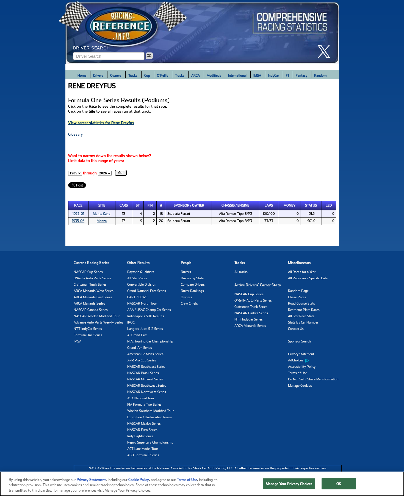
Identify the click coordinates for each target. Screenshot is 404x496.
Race (78, 205)
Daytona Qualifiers (140, 272)
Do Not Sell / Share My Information (313, 379)
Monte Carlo (101, 214)
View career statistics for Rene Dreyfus (101, 123)
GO (149, 56)
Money (289, 205)
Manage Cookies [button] (300, 386)
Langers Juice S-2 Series (145, 329)
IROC (131, 322)
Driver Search (91, 48)
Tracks (132, 75)
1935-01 (78, 214)
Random (320, 75)
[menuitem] (315, 360)
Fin (150, 205)
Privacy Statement (301, 354)
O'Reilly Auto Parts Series (92, 278)
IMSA (257, 75)
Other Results (138, 263)
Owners (115, 75)
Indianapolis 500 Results (145, 316)
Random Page (298, 291)
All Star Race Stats (301, 316)
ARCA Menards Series (89, 303)
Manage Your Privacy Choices (289, 483)
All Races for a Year (302, 272)
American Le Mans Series (145, 354)
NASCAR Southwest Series (146, 386)
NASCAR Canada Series (91, 310)
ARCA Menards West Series (94, 291)
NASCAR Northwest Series (146, 392)
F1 (287, 75)
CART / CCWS (137, 297)
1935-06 (78, 221)
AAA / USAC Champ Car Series (149, 310)
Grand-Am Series (139, 348)
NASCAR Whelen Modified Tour (97, 316)
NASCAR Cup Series (88, 272)
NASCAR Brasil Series (143, 373)
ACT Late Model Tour (142, 449)
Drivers (98, 75)
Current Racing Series (91, 263)
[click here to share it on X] (326, 51)
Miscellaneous (299, 263)
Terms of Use (297, 373)
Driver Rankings (192, 291)
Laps (269, 205)
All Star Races (137, 278)
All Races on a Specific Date (308, 278)
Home (82, 75)
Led (329, 205)
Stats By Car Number (303, 322)
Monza (102, 221)
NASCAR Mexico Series (144, 423)
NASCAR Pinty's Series (251, 313)
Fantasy (301, 75)
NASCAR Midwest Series (145, 379)
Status (311, 205)
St (138, 205)
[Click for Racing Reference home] (202, 32)
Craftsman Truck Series (90, 284)
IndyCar (273, 75)
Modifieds (214, 75)
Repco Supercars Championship (150, 442)
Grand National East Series (146, 291)
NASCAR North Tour (142, 303)
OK (338, 483)
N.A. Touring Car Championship (150, 341)
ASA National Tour (140, 398)
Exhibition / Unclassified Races (149, 417)
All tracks (241, 272)
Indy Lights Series (140, 436)
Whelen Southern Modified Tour (150, 411)
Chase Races (297, 297)
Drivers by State (192, 278)
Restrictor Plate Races (304, 310)
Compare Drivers (193, 284)
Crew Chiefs (189, 303)
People (186, 263)
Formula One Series (88, 335)
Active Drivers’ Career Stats (257, 285)
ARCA (195, 75)
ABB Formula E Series (143, 455)
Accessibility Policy (302, 367)
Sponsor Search (299, 341)
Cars (124, 205)
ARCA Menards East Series (93, 297)
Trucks (179, 75)
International (237, 75)
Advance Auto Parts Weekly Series (98, 322)
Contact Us (296, 329)
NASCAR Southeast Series (146, 367)
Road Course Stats (301, 303)
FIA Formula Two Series (144, 404)
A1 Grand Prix (137, 335)
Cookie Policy (138, 480)
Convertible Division (141, 284)
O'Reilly (162, 75)
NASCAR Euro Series (142, 430)
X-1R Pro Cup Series (141, 360)
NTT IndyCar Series (88, 329)
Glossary (75, 134)
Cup (147, 75)
